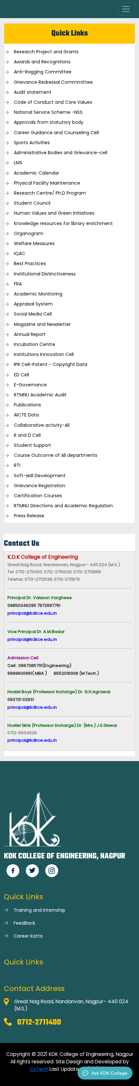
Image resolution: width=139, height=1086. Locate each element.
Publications (27, 405)
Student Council (32, 203)
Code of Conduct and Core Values (53, 102)
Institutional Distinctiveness (45, 274)
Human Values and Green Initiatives (54, 213)
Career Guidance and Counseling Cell (56, 133)
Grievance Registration (39, 486)
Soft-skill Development (40, 476)
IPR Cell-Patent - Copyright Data (50, 364)
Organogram (28, 234)
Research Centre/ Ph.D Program (50, 193)
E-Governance (30, 385)
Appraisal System (33, 304)
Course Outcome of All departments (55, 455)
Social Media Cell (33, 314)
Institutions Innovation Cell (44, 354)
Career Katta (28, 936)
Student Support (32, 445)
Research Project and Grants (46, 52)
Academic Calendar (36, 173)
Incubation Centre (34, 344)
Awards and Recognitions (42, 62)
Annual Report (30, 334)
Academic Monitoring (38, 294)
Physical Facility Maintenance (47, 183)
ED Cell (21, 375)
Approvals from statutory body (48, 122)
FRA (18, 284)
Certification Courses (38, 496)
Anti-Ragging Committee (42, 72)
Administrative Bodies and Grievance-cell (60, 153)
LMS (18, 163)
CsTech (39, 1069)
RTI (17, 465)
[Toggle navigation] (126, 9)
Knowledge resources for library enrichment (63, 223)
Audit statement (32, 92)
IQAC (19, 254)
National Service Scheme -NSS (48, 112)
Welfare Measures (34, 244)
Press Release (29, 516)
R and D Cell (27, 435)
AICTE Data (26, 415)
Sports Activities (32, 143)
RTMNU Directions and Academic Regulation (63, 506)
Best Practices (30, 264)
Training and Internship (39, 910)
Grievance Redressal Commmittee (53, 82)
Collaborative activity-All (42, 425)
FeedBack (24, 923)
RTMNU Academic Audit (40, 395)
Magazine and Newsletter (42, 324)
